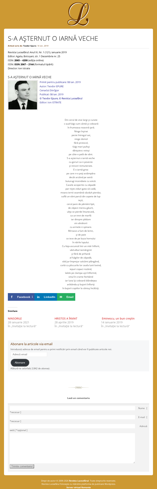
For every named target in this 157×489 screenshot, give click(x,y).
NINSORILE (15, 318)
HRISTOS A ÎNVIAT (66, 318)
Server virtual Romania (78, 487)
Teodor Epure (29, 45)
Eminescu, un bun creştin (118, 318)
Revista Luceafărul (79, 480)
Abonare (20, 362)
